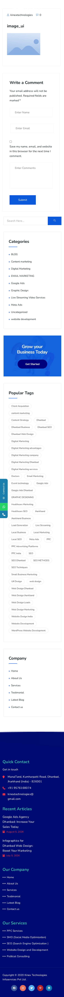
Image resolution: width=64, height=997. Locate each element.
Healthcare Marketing (22, 504)
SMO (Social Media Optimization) (26, 937)
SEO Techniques (19, 567)
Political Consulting (18, 956)
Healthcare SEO (19, 511)
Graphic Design (19, 290)
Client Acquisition (20, 406)
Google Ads (18, 283)
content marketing (20, 413)
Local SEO (16, 539)
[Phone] (4, 514)
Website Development (22, 623)
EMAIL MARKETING (22, 276)
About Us (16, 678)
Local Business (18, 532)
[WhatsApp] (4, 507)
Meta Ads (16, 304)
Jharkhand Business (21, 518)
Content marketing (21, 261)
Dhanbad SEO (45, 427)
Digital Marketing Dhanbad (25, 462)
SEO (31, 553)
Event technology (20, 483)
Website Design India (22, 616)
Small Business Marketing (24, 574)
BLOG (14, 254)
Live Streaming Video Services (28, 297)
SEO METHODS (41, 560)
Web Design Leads (20, 602)
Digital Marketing (20, 268)
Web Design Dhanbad (22, 588)
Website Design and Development (27, 950)
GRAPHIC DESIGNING (22, 497)
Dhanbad (41, 420)
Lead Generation (19, 525)
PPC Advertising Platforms (24, 546)
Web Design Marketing (22, 609)
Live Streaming (43, 525)
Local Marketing (42, 532)
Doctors (15, 476)
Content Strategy (20, 420)
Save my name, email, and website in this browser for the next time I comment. (31, 151)
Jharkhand (40, 511)
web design (35, 581)
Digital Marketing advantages (26, 448)
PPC (49, 539)
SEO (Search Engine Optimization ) (27, 943)
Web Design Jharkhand (22, 595)
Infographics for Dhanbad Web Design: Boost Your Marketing (18, 846)
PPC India (16, 553)
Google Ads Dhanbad (22, 490)
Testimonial (17, 692)
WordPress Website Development (28, 630)
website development (23, 319)
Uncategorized (19, 312)
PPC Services (15, 930)
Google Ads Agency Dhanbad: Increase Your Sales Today (18, 822)
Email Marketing (35, 476)
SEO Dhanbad (18, 560)
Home (14, 671)
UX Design (16, 581)
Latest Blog (17, 699)
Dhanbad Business (20, 427)
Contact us (17, 707)
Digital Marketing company (25, 455)
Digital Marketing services (24, 469)
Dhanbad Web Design (22, 434)
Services (15, 685)
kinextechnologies (21, 15)
